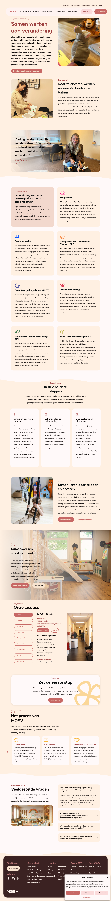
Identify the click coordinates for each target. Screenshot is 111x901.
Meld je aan (55, 700)
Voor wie (36, 11)
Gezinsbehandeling (34, 870)
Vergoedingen (72, 11)
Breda (19, 615)
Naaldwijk (20, 661)
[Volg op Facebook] (8, 878)
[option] (26, 750)
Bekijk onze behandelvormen (26, 71)
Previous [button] (6, 752)
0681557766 (41, 626)
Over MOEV (60, 11)
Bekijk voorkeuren (102, 892)
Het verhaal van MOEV (79, 867)
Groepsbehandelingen (35, 879)
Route (55, 630)
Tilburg (19, 620)
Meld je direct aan (85, 519)
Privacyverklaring (87, 897)
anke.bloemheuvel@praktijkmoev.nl (49, 624)
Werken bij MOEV (95, 867)
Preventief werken (33, 882)
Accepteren (73, 892)
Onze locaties (47, 11)
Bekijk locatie (43, 630)
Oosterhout (21, 638)
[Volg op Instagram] (13, 878)
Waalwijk (20, 626)
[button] (107, 877)
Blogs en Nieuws (97, 5)
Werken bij (87, 12)
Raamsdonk (21, 650)
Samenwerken (86, 5)
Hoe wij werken (24, 11)
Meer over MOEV (20, 585)
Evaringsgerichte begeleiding (38, 876)
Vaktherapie (31, 867)
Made (19, 655)
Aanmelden (100, 12)
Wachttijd (66, 5)
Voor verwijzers (75, 5)
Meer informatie (66, 519)
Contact (92, 873)
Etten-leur (20, 632)
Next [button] (104, 752)
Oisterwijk (20, 644)
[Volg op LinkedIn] (18, 878)
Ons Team (74, 870)
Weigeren (87, 892)
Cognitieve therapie (34, 873)
